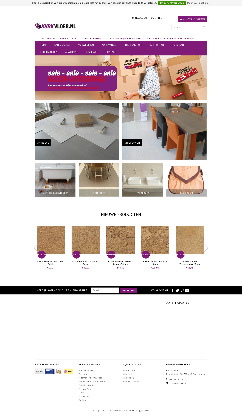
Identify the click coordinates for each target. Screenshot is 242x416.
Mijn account (129, 370)
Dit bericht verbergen (172, 3)
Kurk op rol (157, 44)
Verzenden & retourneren (92, 381)
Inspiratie (92, 51)
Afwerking (71, 51)
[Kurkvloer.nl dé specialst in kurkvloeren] (55, 26)
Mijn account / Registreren (147, 17)
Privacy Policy (85, 389)
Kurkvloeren (86, 44)
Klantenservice (86, 370)
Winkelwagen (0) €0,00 (192, 18)
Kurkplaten (179, 44)
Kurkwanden (109, 44)
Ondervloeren (49, 51)
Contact (111, 51)
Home (43, 44)
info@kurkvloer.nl (178, 383)
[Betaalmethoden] (40, 371)
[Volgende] (204, 77)
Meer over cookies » (198, 3)
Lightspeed (143, 410)
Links (81, 392)
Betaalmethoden (87, 385)
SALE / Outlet (62, 44)
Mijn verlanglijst (130, 381)
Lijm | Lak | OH (133, 44)
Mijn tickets (128, 377)
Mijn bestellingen (131, 374)
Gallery (82, 400)
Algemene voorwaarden (91, 377)
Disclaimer (84, 396)
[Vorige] (37, 77)
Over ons (83, 374)
